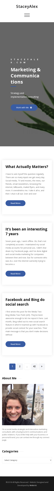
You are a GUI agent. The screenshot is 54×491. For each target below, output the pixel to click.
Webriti (33, 485)
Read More (15, 203)
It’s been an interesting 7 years (26, 231)
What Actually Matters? (27, 166)
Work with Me (22, 107)
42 (34, 366)
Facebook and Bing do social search (25, 302)
